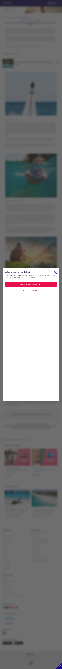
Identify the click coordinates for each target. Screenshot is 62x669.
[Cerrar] (56, 272)
